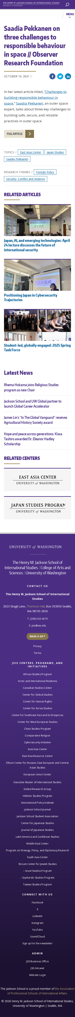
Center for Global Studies (37, 694)
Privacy (37, 646)
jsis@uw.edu (39, 625)
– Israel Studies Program (37, 871)
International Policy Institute (37, 802)
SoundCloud (37, 936)
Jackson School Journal (37, 809)
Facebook (52, 76)
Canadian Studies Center (37, 688)
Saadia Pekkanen (29, 103)
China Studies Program (37, 728)
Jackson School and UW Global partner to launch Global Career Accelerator (32, 403)
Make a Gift (37, 636)
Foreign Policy (45, 172)
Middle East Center (37, 843)
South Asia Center (37, 857)
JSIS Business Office (37, 961)
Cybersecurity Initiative (37, 742)
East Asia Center (30, 152)
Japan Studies (55, 152)
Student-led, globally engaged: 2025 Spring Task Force (37, 347)
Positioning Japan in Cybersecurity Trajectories (30, 297)
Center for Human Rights (37, 701)
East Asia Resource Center (37, 756)
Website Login (37, 975)
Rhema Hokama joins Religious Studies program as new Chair (31, 387)
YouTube (37, 929)
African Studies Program (37, 674)
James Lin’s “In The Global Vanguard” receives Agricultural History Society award (35, 420)
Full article (15, 133)
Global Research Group (37, 789)
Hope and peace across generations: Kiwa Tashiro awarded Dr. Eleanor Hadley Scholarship (33, 438)
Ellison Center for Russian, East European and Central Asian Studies (37, 765)
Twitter (60, 76)
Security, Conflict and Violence (25, 179)
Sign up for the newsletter (37, 943)
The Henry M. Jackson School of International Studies (34, 565)
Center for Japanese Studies (37, 508)
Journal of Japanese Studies (37, 830)
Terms (37, 653)
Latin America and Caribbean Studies (37, 836)
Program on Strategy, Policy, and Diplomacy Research (37, 850)
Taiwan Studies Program (37, 884)
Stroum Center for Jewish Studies (37, 864)
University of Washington (37, 547)
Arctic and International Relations (37, 681)
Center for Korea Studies (37, 708)
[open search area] (67, 4)
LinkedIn (68, 76)
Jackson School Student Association (37, 816)
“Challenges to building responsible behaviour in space (35, 97)
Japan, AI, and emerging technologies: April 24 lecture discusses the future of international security (37, 245)
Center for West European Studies (37, 722)
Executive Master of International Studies (37, 782)
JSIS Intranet (37, 968)
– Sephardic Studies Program (38, 877)
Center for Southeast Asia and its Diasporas (37, 715)
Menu (70, 14)
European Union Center (37, 774)
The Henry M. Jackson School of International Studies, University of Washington (33, 3)
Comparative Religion (37, 735)
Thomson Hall (36, 606)
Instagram (37, 923)
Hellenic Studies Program (37, 796)
